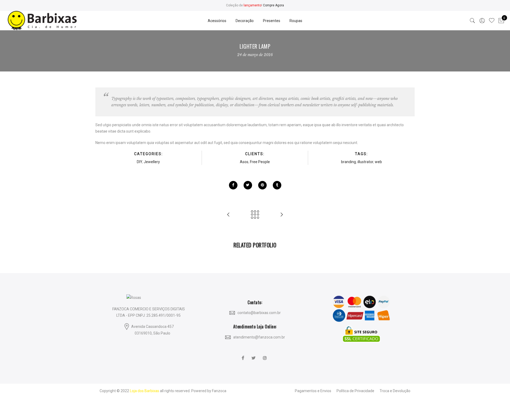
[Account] (482, 20)
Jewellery (152, 162)
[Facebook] (243, 354)
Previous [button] (109, 257)
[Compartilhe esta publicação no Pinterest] (262, 185)
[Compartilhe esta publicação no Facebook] (233, 185)
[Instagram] (265, 354)
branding (348, 162)
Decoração (245, 21)
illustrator (365, 162)
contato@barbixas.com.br (259, 313)
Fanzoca (219, 391)
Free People (260, 162)
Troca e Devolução (395, 391)
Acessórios (217, 21)
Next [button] (401, 257)
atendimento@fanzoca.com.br (259, 337)
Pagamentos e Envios (313, 391)
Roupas (296, 21)
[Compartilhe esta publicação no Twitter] (248, 185)
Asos (244, 162)
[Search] (472, 20)
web (378, 162)
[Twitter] (254, 354)
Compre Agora (273, 5)
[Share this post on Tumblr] (277, 185)
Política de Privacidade (355, 391)
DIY (139, 162)
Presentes (271, 21)
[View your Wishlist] (491, 20)
